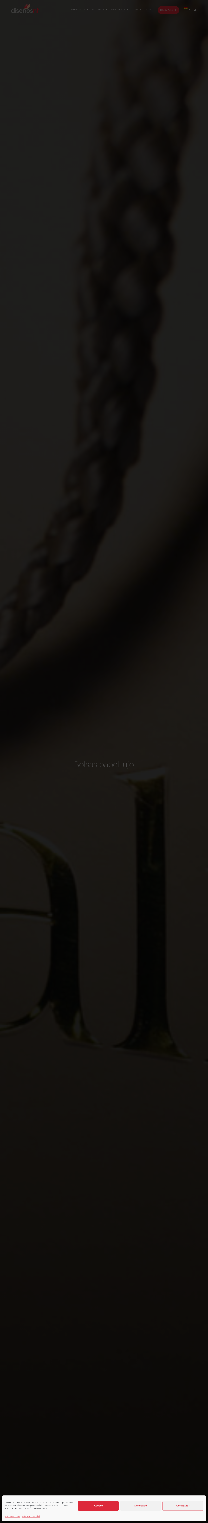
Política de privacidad (31, 1516)
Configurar (182, 1506)
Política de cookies (12, 1516)
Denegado (140, 1506)
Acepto (98, 1506)
